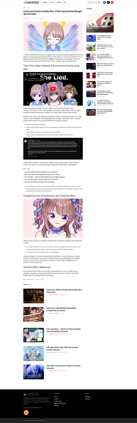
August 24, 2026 (101, 78)
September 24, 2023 (63, 294)
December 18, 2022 (63, 334)
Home (24, 7)
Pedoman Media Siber (60, 403)
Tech (65, 2)
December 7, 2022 (63, 352)
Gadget (59, 2)
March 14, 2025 (34, 18)
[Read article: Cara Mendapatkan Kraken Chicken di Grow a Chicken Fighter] (91, 38)
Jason (26, 18)
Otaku (52, 2)
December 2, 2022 (63, 370)
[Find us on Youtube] (112, 2)
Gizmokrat (88, 399)
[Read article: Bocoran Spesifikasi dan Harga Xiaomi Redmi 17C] (100, 23)
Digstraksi (88, 396)
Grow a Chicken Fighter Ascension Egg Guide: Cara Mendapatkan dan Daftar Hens (105, 56)
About (55, 396)
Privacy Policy (58, 401)
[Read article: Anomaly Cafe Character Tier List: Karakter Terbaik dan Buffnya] (91, 84)
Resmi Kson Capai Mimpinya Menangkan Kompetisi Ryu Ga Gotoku (42, 174)
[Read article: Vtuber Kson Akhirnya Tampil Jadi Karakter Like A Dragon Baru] (33, 296)
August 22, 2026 (101, 106)
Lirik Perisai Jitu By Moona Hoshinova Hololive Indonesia (39, 182)
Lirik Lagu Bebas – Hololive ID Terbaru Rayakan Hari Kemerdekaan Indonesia (44, 177)
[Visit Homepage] (31, 2)
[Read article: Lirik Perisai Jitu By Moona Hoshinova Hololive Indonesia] (33, 372)
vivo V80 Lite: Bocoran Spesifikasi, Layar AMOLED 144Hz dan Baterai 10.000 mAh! (105, 102)
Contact (56, 399)
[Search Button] (98, 2)
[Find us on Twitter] (108, 2)
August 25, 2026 (91, 30)
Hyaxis (37, 279)
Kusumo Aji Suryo (53, 294)
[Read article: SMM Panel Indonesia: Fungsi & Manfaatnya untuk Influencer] (91, 66)
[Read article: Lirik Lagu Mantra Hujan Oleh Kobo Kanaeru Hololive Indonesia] (33, 353)
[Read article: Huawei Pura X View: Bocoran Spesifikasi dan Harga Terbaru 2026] (91, 75)
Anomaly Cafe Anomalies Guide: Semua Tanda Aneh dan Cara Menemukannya (105, 92)
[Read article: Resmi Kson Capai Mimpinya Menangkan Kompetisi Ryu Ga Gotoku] (33, 314)
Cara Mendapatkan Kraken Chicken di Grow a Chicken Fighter (104, 37)
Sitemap (56, 405)
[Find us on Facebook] (104, 2)
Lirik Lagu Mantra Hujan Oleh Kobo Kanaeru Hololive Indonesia (41, 179)
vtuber (42, 279)
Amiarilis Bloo (29, 279)
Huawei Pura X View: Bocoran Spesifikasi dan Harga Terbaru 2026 (105, 74)
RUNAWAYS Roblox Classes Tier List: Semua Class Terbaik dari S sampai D (105, 46)
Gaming (45, 2)
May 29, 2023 (61, 313)
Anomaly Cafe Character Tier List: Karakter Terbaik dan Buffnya (104, 83)
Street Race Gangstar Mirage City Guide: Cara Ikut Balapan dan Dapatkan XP (104, 111)
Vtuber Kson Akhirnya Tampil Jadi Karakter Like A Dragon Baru (40, 172)
